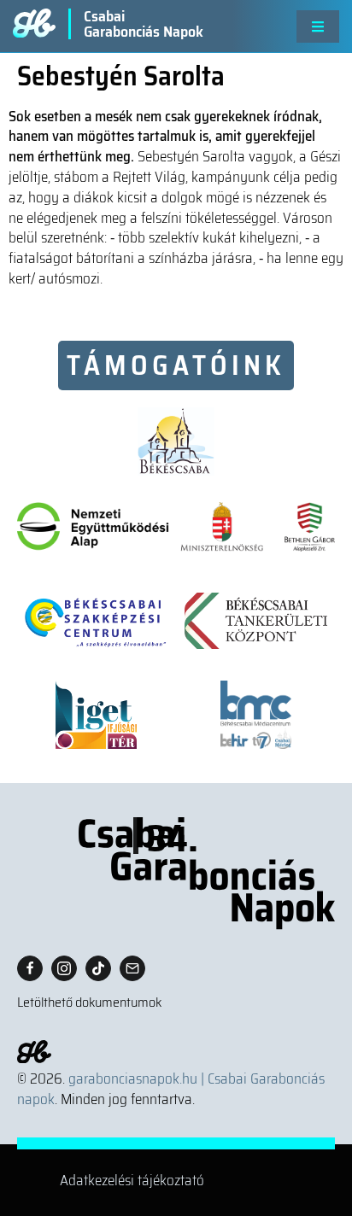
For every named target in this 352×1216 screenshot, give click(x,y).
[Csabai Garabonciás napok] (176, 873)
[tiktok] (98, 968)
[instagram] (64, 968)
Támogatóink (176, 365)
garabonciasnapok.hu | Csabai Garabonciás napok (171, 1088)
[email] (132, 968)
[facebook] (30, 968)
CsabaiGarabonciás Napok (143, 24)
